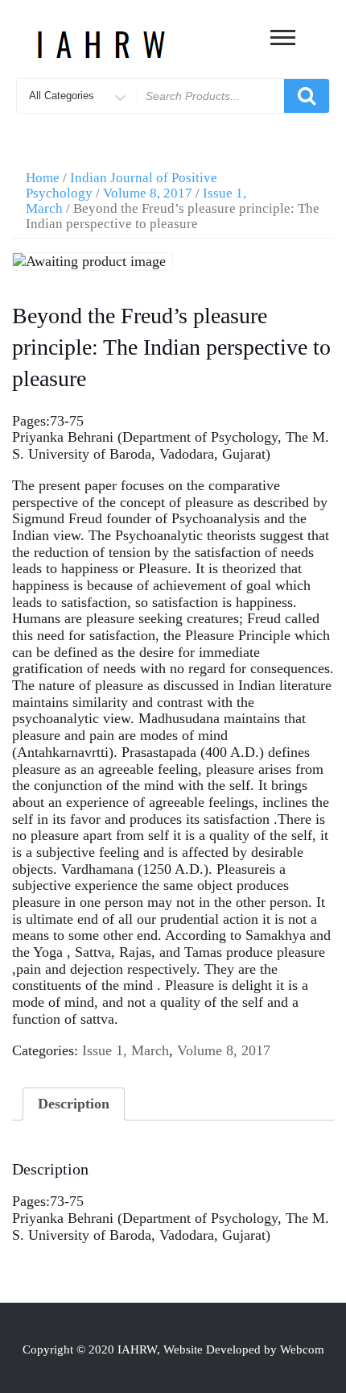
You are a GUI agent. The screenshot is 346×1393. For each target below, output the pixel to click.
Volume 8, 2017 (147, 193)
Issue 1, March (125, 1050)
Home (43, 177)
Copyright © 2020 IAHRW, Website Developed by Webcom (173, 1349)
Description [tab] (73, 1104)
